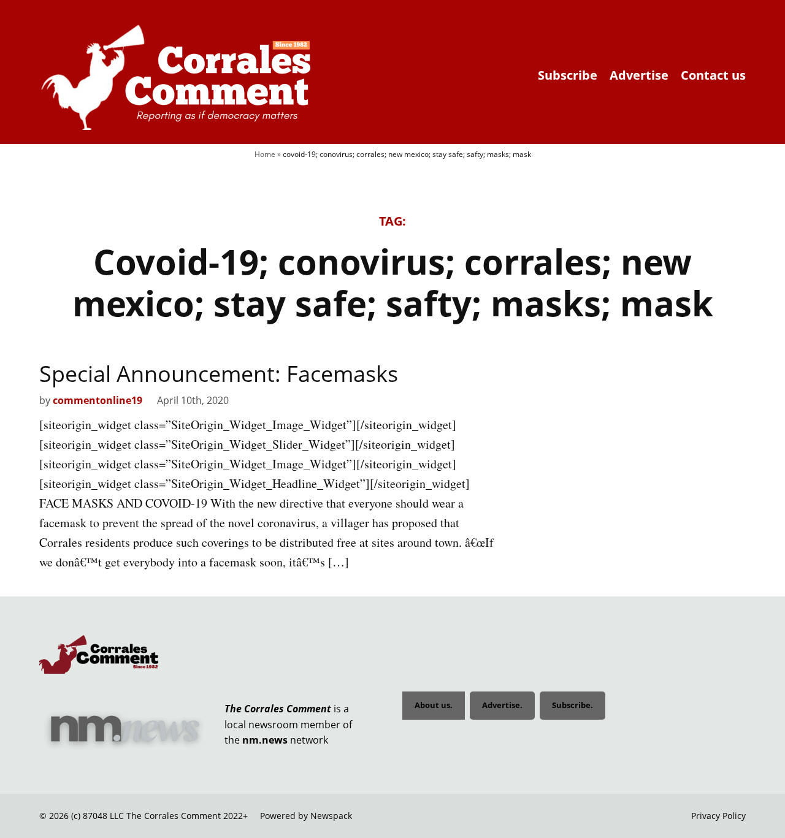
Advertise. (502, 704)
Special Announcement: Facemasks (218, 374)
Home (265, 154)
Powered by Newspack (306, 815)
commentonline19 (97, 400)
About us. (434, 704)
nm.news (265, 740)
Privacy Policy (718, 815)
